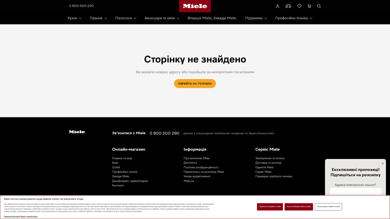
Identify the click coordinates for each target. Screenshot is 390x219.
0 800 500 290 (164, 133)
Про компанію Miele (197, 158)
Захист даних (26, 216)
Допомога (190, 162)
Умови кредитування (197, 176)
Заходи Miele (120, 176)
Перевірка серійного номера (273, 176)
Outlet (116, 167)
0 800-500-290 (81, 6)
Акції (115, 162)
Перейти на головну (195, 83)
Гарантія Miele (264, 167)
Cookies (34, 216)
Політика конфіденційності (201, 167)
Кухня (72, 18)
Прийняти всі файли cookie (270, 206)
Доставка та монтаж (268, 162)
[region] (195, 207)
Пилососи (123, 18)
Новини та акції (122, 158)
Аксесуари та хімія (160, 18)
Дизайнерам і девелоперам (130, 181)
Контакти (118, 185)
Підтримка (253, 18)
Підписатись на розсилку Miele (204, 172)
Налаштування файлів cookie (328, 206)
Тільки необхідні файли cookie (299, 206)
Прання (96, 18)
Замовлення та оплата (270, 158)
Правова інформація (12, 216)
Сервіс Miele (263, 172)
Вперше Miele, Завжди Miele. (212, 18)
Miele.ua (189, 181)
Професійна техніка (291, 18)
